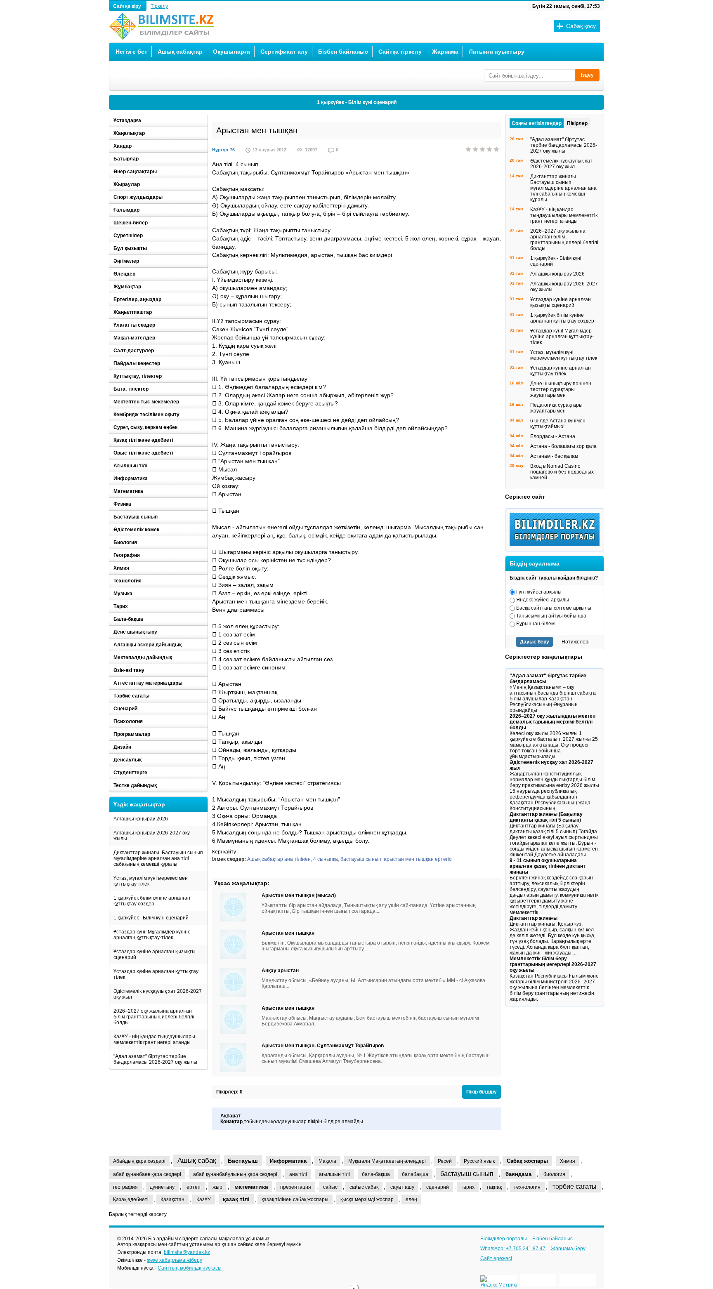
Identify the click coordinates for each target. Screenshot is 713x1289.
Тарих (120, 606)
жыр (217, 1187)
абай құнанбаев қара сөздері (147, 1174)
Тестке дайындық (135, 785)
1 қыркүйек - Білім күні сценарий (357, 102)
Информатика (130, 478)
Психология (128, 721)
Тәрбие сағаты (131, 696)
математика (251, 1186)
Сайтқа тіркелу (400, 51)
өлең (411, 1199)
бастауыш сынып (360, 859)
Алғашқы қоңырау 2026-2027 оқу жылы (151, 835)
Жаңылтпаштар (132, 312)
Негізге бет (131, 51)
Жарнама (445, 51)
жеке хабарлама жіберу (174, 1260)
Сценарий (125, 709)
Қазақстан (172, 1199)
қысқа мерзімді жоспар (367, 1199)
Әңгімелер (126, 261)
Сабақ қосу (581, 26)
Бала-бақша (128, 619)
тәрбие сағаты (574, 1186)
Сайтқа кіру (127, 6)
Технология (127, 581)
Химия (121, 568)
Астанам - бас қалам (554, 456)
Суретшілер (128, 235)
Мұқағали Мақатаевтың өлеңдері (387, 1161)
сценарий (437, 1187)
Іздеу (587, 75)
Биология (125, 542)
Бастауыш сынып (135, 517)
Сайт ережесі (496, 1258)
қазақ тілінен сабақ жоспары (295, 1199)
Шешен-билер (130, 223)
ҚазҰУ (203, 1199)
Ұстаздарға (127, 120)
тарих (468, 1187)
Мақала (327, 1161)
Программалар (131, 734)
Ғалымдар (126, 210)
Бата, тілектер (131, 389)
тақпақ (494, 1187)
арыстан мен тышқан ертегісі (418, 859)
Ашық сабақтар (180, 51)
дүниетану (162, 1187)
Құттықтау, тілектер (137, 376)
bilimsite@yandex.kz (187, 1252)
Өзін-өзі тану (128, 670)
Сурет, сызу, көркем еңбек (145, 427)
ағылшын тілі (334, 1174)
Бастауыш (243, 1160)
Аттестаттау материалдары (147, 683)
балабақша (415, 1174)
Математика (128, 491)
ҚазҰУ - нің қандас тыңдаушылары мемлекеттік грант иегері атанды (154, 1039)
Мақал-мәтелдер (134, 338)
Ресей (445, 1161)
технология (527, 1187)
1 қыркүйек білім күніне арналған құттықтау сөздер (151, 901)
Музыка (122, 593)
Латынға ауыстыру (496, 51)
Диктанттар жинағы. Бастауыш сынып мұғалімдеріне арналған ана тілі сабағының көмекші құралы (158, 858)
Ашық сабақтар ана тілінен (279, 859)
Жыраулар (126, 184)
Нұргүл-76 (223, 149)
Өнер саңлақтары (135, 171)
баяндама (518, 1174)
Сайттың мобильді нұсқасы (190, 1268)
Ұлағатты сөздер (134, 325)
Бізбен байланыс (343, 51)
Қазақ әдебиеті (131, 1199)
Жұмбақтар (127, 287)
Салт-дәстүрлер (133, 350)
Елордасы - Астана (552, 436)
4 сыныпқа (325, 859)
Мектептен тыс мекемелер (146, 402)
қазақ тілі (236, 1199)
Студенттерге (130, 772)
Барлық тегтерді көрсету (138, 1214)
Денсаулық (127, 760)
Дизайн (122, 747)
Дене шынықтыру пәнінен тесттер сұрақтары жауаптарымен (560, 389)
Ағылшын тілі (130, 466)
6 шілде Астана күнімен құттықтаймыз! (558, 423)
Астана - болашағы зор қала (563, 446)
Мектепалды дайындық (142, 657)
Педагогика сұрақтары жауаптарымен (556, 408)
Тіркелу (159, 6)
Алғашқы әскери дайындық (147, 645)
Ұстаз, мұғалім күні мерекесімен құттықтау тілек (150, 881)
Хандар (122, 146)
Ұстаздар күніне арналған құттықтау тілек (155, 974)
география (125, 1187)
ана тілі (298, 1174)
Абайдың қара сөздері (139, 1161)
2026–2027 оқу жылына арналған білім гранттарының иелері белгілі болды (153, 1016)
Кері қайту (224, 852)
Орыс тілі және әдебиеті (143, 453)
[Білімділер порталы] (557, 544)
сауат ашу (402, 1187)
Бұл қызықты (130, 248)
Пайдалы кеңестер (136, 363)
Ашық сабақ (196, 1160)
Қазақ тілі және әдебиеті (143, 440)
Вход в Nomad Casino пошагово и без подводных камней (562, 472)
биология (554, 1174)
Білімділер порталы (503, 1239)
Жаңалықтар (129, 133)
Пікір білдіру (481, 1092)
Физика (122, 504)
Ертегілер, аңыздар (137, 299)
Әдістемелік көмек (136, 530)
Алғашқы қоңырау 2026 (140, 819)
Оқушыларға (231, 51)
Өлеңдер (124, 274)
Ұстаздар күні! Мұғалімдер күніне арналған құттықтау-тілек (152, 934)
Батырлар (126, 159)
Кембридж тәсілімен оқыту (146, 414)
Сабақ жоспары (527, 1161)
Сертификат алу (284, 51)
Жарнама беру (568, 1248)
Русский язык (479, 1161)
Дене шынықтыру (135, 632)
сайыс (330, 1187)
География (126, 555)
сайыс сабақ (363, 1187)
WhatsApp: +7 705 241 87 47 (512, 1248)
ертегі (194, 1187)
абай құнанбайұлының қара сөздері (235, 1174)
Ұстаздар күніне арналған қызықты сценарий (154, 954)
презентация (295, 1187)
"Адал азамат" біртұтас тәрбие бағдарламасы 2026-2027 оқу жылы (155, 1059)
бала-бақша (376, 1174)
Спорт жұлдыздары (138, 197)
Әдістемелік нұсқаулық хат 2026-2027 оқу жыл (157, 994)
